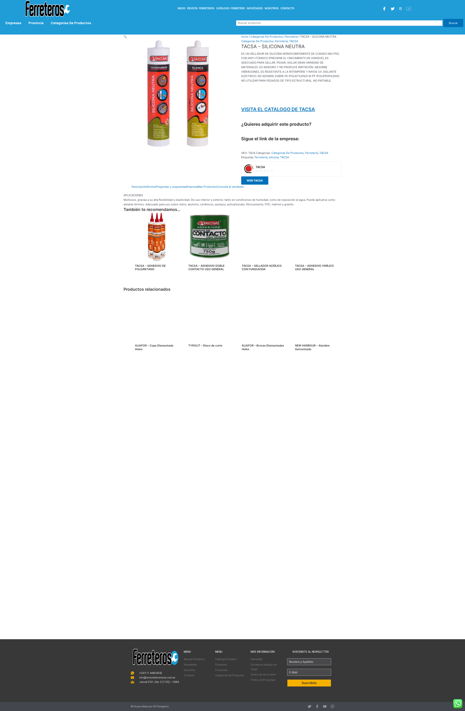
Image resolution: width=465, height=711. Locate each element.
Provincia (36, 23)
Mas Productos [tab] (207, 186)
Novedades (255, 8)
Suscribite (309, 683)
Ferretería (291, 36)
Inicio (181, 8)
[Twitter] (393, 8)
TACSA (293, 41)
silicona (274, 157)
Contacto (287, 8)
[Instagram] (401, 8)
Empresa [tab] (191, 186)
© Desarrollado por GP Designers (150, 706)
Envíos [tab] (151, 186)
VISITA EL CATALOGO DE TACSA (278, 109)
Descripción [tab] (139, 186)
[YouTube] (409, 8)
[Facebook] (384, 8)
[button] (178, 37)
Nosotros (272, 8)
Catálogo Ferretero (230, 8)
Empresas (13, 23)
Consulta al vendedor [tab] (230, 186)
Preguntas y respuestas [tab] (171, 186)
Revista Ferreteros (200, 8)
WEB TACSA (255, 180)
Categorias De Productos (71, 23)
